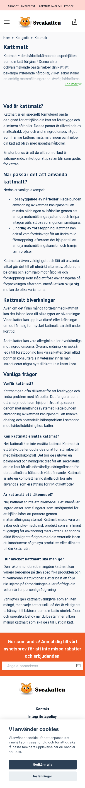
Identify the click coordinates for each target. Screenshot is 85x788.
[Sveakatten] (40, 23)
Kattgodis (22, 38)
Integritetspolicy (42, 717)
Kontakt (42, 710)
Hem (6, 38)
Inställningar (42, 776)
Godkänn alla (42, 764)
